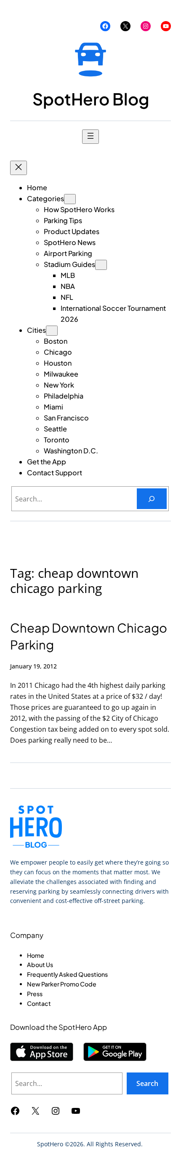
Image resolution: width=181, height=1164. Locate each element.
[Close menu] (18, 168)
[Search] (152, 498)
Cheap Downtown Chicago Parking (88, 636)
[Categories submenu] (70, 199)
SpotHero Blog (90, 99)
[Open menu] (90, 136)
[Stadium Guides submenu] (101, 265)
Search (147, 1083)
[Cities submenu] (52, 331)
